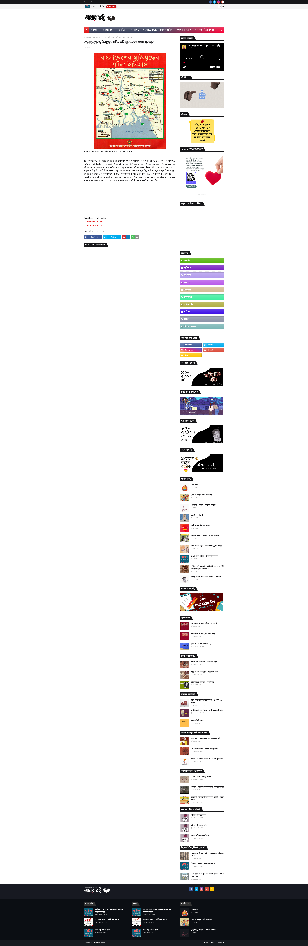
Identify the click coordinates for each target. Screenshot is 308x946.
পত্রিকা (187, 312)
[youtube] (222, 2)
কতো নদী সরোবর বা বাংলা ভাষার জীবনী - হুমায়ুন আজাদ (207, 798)
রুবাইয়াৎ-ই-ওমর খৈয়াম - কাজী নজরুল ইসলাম (207, 710)
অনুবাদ (187, 260)
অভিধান (187, 268)
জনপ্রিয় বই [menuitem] (107, 30)
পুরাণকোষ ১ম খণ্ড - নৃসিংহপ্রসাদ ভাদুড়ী (204, 623)
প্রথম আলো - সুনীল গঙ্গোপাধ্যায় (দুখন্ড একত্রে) (206, 546)
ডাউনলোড (188, 304)
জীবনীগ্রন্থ (188, 297)
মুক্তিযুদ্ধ (91, 231)
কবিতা (187, 282)
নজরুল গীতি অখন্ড (197, 720)
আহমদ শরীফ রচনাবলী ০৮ (200, 815)
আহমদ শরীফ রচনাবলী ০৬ (200, 835)
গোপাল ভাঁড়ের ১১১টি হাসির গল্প (201, 495)
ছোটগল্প (187, 290)
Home (86, 2)
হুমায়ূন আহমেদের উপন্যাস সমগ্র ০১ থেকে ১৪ (206, 576)
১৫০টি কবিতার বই (197, 515)
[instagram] (218, 2)
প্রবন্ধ (186, 319)
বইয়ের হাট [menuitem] (134, 30)
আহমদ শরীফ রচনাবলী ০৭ (199, 825)
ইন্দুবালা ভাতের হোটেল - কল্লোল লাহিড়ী (205, 536)
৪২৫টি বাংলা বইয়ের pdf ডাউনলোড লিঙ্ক (204, 556)
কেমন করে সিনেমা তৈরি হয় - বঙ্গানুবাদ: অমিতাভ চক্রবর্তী (207, 855)
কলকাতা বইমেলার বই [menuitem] (204, 30)
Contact (99, 2)
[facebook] (210, 2)
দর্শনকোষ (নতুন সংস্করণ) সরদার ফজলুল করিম (206, 738)
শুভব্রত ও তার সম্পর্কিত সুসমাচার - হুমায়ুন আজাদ (207, 787)
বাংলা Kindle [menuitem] (150, 30)
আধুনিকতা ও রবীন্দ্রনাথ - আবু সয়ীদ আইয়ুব (205, 672)
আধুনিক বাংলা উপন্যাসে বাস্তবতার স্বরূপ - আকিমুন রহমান (109, 911)
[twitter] (214, 2)
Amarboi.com (100, 942)
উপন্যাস (187, 275)
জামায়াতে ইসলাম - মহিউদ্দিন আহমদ (107, 920)
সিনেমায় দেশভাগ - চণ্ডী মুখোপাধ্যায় (203, 864)
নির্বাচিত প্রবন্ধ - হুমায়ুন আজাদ (201, 777)
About (92, 2)
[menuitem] (86, 30)
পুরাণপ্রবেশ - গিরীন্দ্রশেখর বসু (200, 644)
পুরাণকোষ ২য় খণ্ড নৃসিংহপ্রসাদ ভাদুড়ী (203, 633)
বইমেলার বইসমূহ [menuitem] (184, 30)
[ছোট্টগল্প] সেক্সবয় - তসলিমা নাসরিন (203, 505)
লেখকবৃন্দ (194, 484)
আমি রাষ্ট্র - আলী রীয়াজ (102, 930)
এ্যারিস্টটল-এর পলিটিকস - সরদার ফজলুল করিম (207, 759)
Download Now (95, 222)
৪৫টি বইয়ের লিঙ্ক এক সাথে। (200, 525)
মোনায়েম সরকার (94, 37)
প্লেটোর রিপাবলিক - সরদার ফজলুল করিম (204, 748)
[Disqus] (130, 280)
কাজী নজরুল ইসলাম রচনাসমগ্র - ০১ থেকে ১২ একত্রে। (206, 701)
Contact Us (220, 942)
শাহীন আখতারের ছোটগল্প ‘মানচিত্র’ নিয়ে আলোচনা (106, 6)
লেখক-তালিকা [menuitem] (166, 30)
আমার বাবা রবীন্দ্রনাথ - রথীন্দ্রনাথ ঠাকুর (204, 662)
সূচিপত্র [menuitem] (94, 30)
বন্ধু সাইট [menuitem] (121, 30)
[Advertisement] (130, 199)
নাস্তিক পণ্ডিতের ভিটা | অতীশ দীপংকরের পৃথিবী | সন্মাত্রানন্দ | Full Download (207, 567)
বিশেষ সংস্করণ (190, 326)
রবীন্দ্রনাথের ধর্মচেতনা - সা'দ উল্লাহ (202, 682)
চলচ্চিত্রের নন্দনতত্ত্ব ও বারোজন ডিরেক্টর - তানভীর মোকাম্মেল (207, 875)
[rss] (191, 355)
